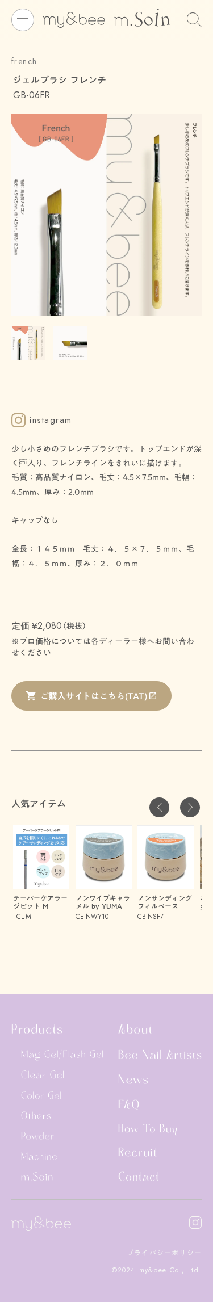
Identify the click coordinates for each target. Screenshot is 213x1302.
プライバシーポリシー (164, 1253)
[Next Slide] (190, 807)
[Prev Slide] (159, 807)
